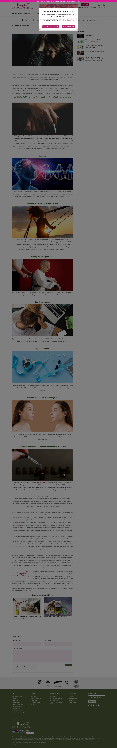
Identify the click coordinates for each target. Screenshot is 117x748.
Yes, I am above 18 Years (50, 27)
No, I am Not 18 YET (68, 27)
